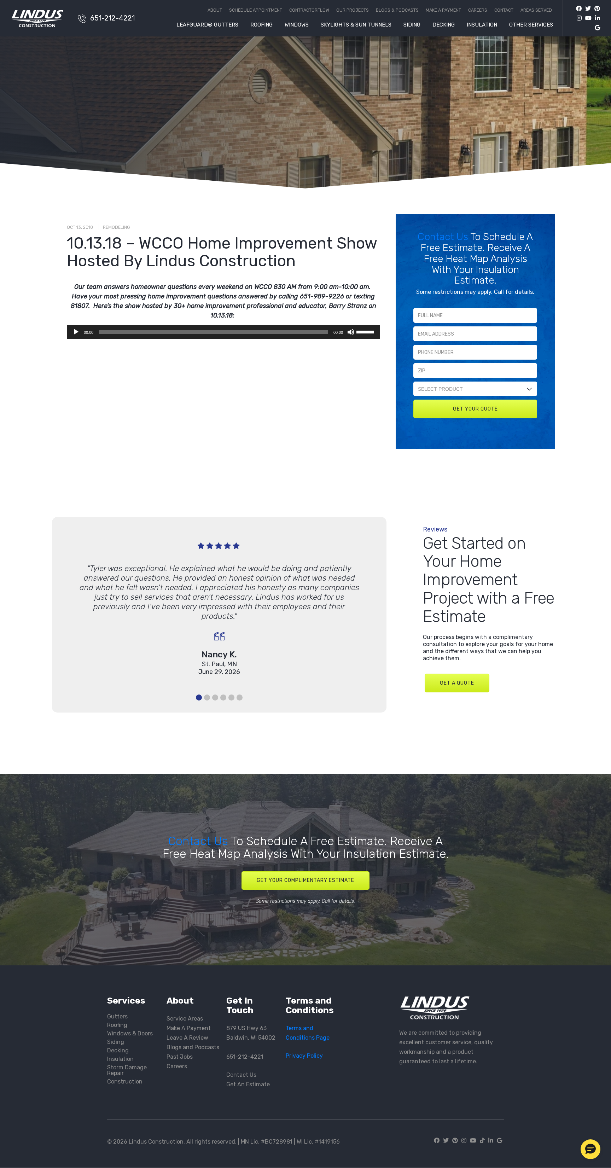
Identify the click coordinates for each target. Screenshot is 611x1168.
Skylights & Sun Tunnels (356, 25)
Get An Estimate (248, 1084)
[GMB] (595, 28)
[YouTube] (587, 18)
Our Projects (352, 10)
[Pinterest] (595, 8)
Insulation (482, 25)
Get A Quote (457, 683)
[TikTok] (482, 1140)
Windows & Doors (130, 1033)
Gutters (117, 1016)
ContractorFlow (309, 10)
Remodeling (116, 227)
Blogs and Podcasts (193, 1047)
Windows (297, 25)
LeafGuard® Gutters (207, 25)
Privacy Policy (304, 1055)
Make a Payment (443, 10)
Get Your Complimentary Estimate (305, 880)
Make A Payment (189, 1028)
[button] (590, 1149)
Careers (477, 10)
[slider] (366, 331)
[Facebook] (579, 8)
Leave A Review (187, 1037)
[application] (223, 332)
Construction (124, 1081)
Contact (503, 10)
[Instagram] (577, 18)
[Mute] (350, 332)
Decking (443, 25)
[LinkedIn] (596, 18)
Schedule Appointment (255, 10)
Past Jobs (180, 1056)
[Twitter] (586, 8)
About (215, 10)
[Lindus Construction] (41, 18)
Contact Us (444, 237)
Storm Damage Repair (127, 1070)
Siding (411, 25)
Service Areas (185, 1018)
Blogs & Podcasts (397, 10)
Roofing (261, 25)
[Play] (76, 332)
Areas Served (536, 10)
